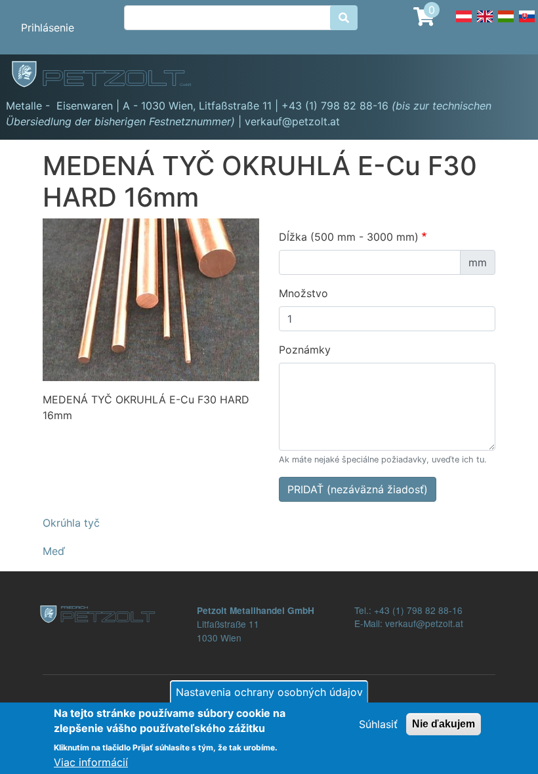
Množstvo (303, 293)
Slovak (527, 23)
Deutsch (464, 23)
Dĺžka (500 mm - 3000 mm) (349, 236)
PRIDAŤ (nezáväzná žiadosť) (357, 489)
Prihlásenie (47, 27)
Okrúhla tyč (71, 522)
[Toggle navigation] (509, 76)
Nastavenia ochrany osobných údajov (269, 692)
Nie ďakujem (443, 723)
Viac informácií (91, 762)
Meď (54, 551)
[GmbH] (108, 75)
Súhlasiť (378, 724)
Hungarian (506, 23)
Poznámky (305, 349)
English (485, 23)
